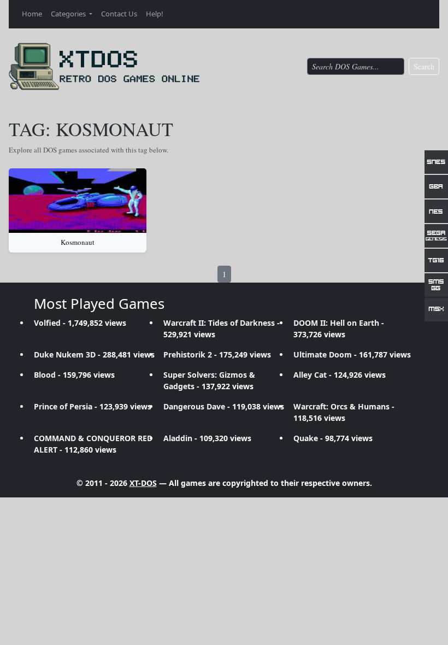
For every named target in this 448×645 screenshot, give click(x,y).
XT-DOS (143, 483)
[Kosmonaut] (77, 200)
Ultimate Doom (322, 354)
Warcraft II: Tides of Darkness (219, 323)
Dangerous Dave (194, 406)
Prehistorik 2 (187, 354)
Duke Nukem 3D (65, 354)
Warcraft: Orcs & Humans (341, 406)
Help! (154, 14)
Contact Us (119, 14)
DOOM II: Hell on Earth (336, 323)
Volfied (47, 323)
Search (424, 66)
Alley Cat (310, 375)
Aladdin (177, 438)
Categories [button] (69, 14)
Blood (45, 375)
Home (32, 14)
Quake (305, 438)
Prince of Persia (63, 406)
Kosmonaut (78, 242)
